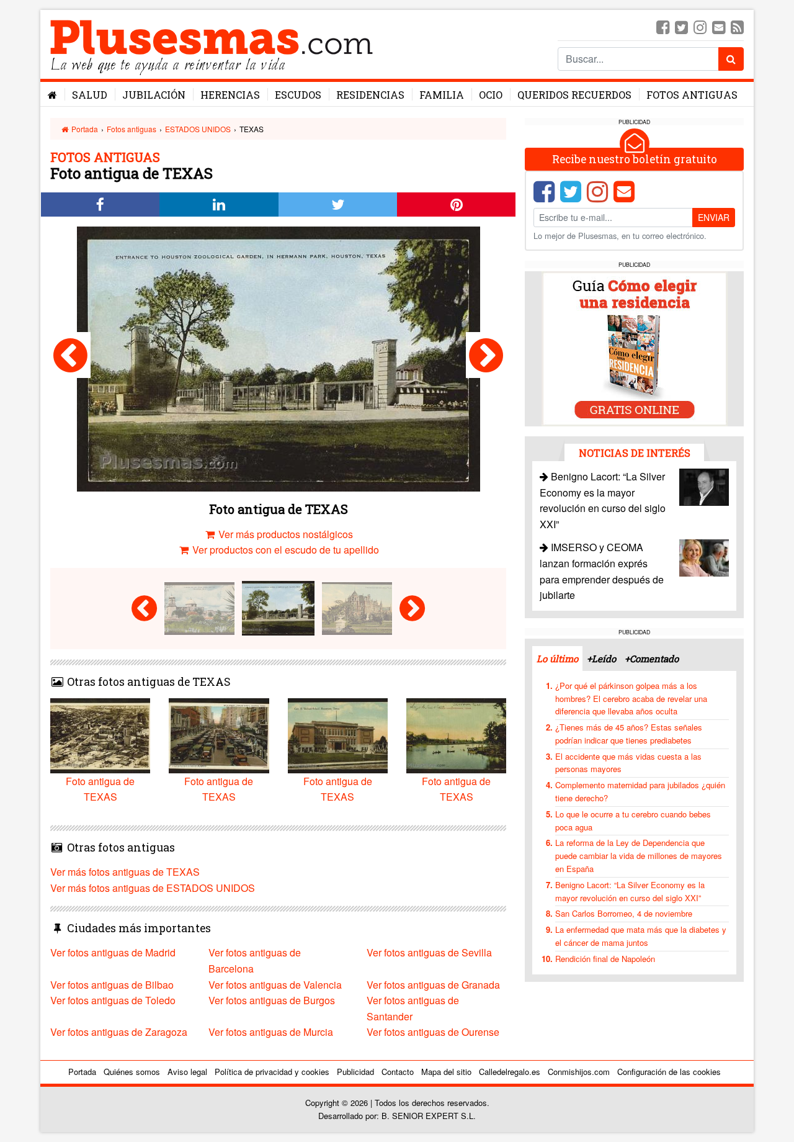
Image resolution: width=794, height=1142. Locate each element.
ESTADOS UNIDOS (198, 129)
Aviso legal (187, 1071)
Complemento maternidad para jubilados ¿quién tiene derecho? (640, 791)
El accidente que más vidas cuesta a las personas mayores (628, 762)
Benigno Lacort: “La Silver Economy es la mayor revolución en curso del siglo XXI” (630, 891)
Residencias (370, 94)
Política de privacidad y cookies (272, 1071)
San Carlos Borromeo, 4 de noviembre (623, 913)
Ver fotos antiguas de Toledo (113, 1000)
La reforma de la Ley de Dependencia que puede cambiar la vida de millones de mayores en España (638, 855)
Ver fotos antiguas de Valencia (275, 985)
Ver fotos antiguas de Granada (433, 985)
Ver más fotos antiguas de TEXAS (125, 872)
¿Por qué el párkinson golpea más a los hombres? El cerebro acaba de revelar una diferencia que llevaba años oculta (631, 698)
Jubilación (153, 94)
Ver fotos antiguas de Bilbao (112, 985)
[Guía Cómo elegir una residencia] (635, 348)
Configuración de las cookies (669, 1071)
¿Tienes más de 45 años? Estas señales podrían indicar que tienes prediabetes (628, 733)
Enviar (713, 217)
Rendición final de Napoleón (605, 958)
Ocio (490, 94)
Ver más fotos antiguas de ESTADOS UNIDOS (152, 888)
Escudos (298, 94)
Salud (89, 94)
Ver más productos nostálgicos (284, 534)
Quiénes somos (132, 1071)
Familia (441, 94)
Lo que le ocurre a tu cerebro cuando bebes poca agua (633, 820)
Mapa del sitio (446, 1071)
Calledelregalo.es (509, 1071)
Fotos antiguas (692, 94)
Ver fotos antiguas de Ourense (433, 1032)
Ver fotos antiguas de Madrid (113, 952)
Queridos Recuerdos (574, 94)
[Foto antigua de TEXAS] (70, 355)
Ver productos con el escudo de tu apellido (284, 549)
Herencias (230, 94)
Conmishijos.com (579, 1071)
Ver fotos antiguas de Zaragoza (118, 1032)
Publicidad (355, 1071)
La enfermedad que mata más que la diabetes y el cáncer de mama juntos (640, 936)
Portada (83, 129)
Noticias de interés (634, 452)
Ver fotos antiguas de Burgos (271, 1000)
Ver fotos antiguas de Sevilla (429, 952)
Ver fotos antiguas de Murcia (270, 1032)
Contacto (397, 1071)
